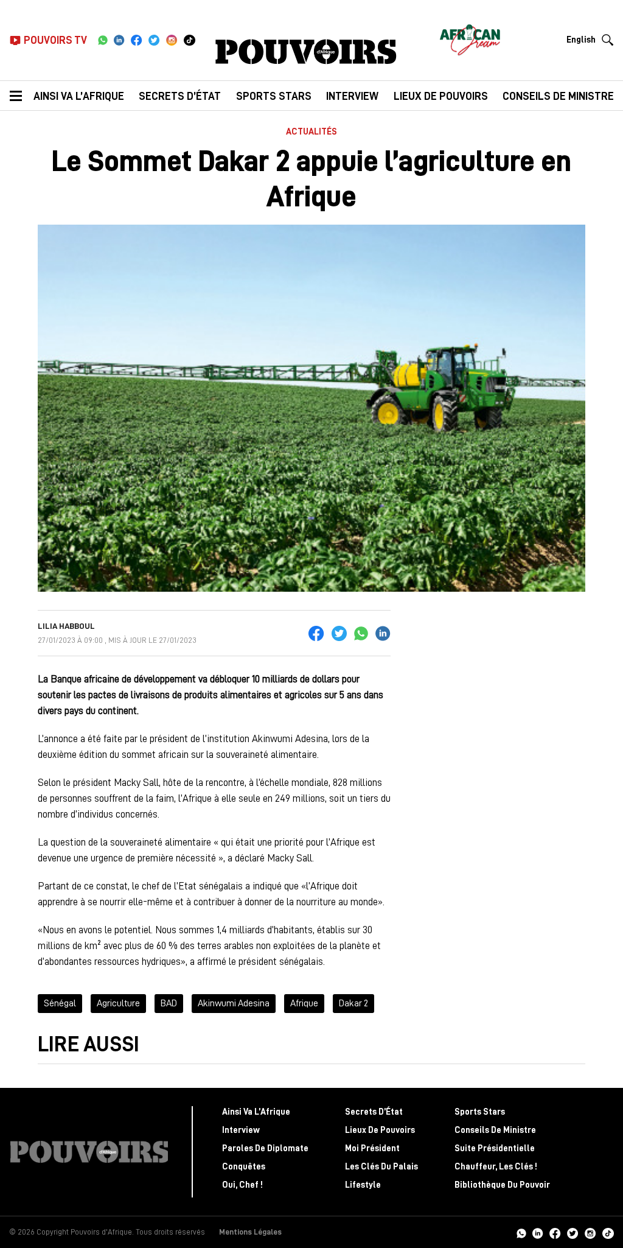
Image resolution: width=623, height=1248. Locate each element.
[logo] (306, 52)
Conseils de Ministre (495, 1130)
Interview (352, 96)
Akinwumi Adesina (234, 1003)
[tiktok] (189, 40)
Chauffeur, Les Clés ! (495, 1166)
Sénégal (60, 1003)
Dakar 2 (353, 1003)
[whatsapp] (102, 40)
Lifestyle (363, 1185)
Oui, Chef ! (242, 1185)
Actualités (311, 131)
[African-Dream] (469, 36)
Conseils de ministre (558, 96)
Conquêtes (243, 1166)
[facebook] (136, 40)
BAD (169, 1003)
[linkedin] (119, 40)
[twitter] (154, 40)
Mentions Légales (250, 1232)
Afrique (304, 1003)
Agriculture (118, 1003)
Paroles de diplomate (265, 1148)
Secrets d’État (180, 96)
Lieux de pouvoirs (441, 96)
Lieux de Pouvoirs (380, 1130)
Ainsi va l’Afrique (78, 96)
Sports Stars (274, 96)
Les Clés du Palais (381, 1166)
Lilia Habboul (66, 626)
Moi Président (372, 1148)
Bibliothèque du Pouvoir (502, 1185)
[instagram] (172, 40)
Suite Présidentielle (494, 1148)
